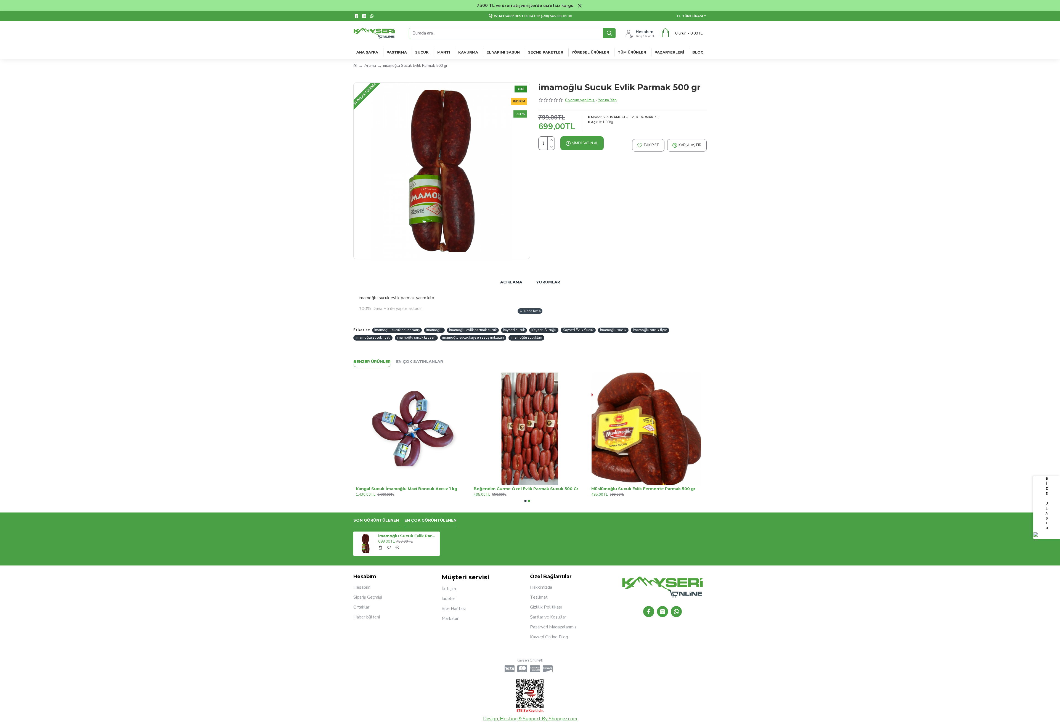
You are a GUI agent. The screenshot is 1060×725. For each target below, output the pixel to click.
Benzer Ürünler (372, 361)
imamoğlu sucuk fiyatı (373, 337)
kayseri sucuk (514, 330)
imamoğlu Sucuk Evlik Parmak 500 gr (408, 535)
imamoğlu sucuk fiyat (650, 330)
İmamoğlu (434, 330)
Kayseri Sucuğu (543, 330)
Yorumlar (548, 282)
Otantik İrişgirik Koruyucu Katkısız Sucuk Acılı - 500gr (527, 488)
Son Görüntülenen (376, 520)
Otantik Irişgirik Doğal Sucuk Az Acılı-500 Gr (399, 488)
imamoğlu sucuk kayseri (416, 337)
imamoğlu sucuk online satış (397, 330)
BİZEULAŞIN (1046, 503)
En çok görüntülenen (430, 520)
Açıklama (511, 282)
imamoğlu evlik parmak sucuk (473, 330)
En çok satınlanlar (419, 361)
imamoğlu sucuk (613, 330)
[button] (525, 501)
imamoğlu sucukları (526, 337)
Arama (370, 65)
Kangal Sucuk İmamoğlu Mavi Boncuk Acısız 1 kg (639, 488)
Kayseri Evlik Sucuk (578, 330)
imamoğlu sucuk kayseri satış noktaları (473, 337)
